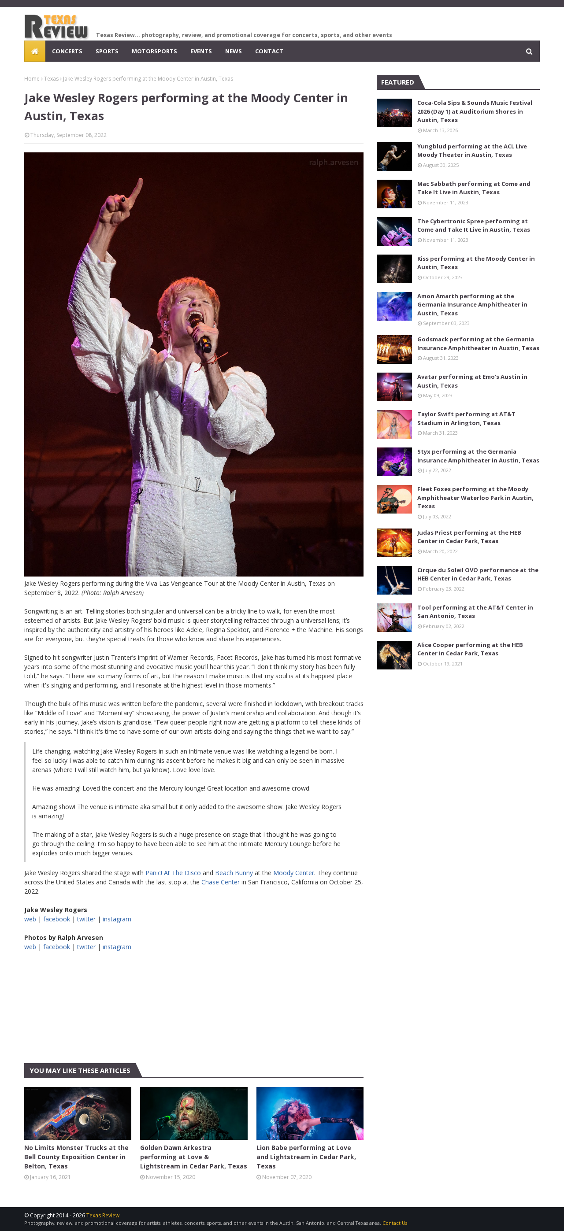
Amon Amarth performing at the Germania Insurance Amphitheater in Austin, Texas (472, 304)
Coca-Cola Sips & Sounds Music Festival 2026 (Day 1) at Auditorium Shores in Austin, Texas (474, 111)
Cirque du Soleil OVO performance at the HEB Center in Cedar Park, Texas (477, 574)
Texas (51, 78)
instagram (117, 919)
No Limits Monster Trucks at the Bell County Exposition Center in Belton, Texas (76, 1156)
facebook (56, 919)
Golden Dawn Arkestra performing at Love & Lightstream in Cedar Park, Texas (193, 1156)
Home (32, 78)
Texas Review (102, 1215)
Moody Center (293, 873)
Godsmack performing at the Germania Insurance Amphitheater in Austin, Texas (478, 343)
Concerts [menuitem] (67, 51)
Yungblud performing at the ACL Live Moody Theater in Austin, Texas (472, 150)
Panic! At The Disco (173, 873)
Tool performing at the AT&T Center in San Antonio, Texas (475, 611)
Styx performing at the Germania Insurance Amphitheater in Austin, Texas (478, 455)
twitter (86, 919)
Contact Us (394, 1223)
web (30, 919)
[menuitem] (34, 51)
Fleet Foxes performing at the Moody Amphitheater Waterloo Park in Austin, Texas (475, 497)
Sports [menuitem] (107, 51)
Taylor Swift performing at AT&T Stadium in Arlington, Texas (466, 418)
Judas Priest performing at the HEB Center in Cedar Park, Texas (469, 537)
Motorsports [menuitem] (154, 51)
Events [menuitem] (201, 51)
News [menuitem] (233, 51)
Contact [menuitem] (269, 51)
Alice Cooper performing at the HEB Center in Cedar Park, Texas (470, 649)
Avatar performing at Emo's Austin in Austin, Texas (472, 381)
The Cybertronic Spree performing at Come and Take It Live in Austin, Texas (473, 225)
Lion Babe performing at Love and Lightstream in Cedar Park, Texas (306, 1156)
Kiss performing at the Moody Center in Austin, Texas (476, 263)
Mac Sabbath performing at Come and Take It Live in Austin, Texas (474, 188)
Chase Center (220, 882)
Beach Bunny (234, 873)
